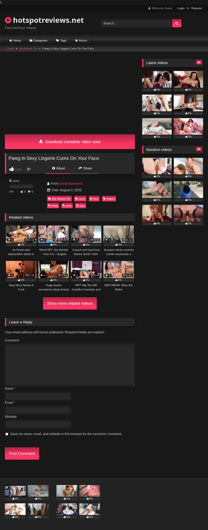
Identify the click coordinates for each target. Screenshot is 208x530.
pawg (55, 205)
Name (10, 388)
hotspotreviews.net (47, 20)
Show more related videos (70, 303)
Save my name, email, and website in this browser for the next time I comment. (66, 434)
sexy (69, 205)
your (82, 205)
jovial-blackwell (71, 183)
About (60, 168)
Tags (63, 40)
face (95, 198)
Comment (12, 340)
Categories (40, 40)
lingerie (110, 198)
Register (196, 8)
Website (11, 416)
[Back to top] (195, 519)
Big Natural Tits (28, 48)
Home (17, 40)
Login (180, 8)
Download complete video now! (72, 142)
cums (82, 198)
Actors (83, 40)
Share (87, 168)
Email (10, 402)
